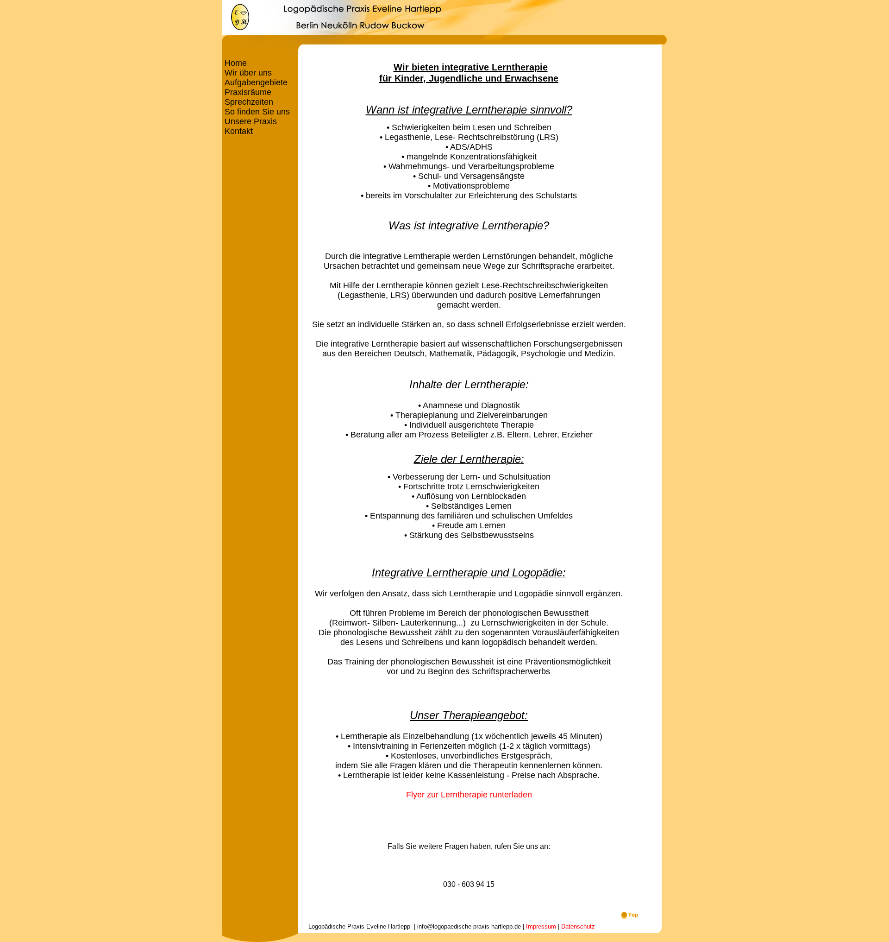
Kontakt (237, 131)
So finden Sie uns (256, 111)
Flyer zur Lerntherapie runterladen (469, 794)
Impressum (541, 926)
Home (234, 63)
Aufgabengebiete (255, 82)
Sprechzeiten (247, 102)
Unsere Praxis (249, 121)
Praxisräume (246, 92)
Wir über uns (247, 72)
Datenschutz (578, 926)
